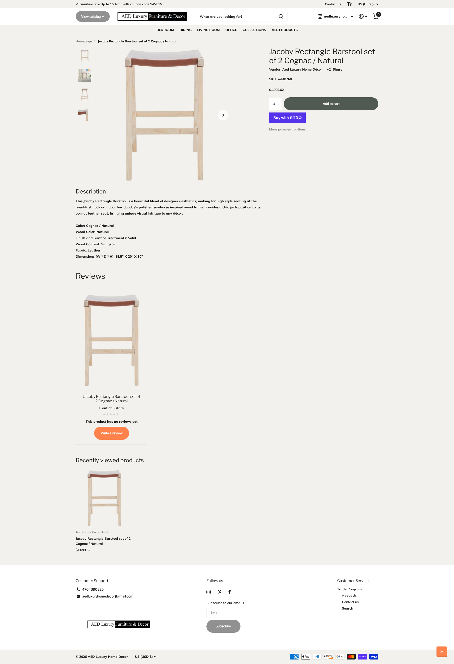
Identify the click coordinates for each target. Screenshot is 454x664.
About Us (349, 595)
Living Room (208, 30)
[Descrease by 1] (280, 108)
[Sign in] (363, 16)
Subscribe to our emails (225, 603)
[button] (223, 115)
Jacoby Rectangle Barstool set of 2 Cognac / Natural (103, 541)
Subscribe (223, 626)
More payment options (287, 129)
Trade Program (349, 589)
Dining (185, 30)
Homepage (84, 41)
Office (231, 30)
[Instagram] (208, 592)
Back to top (442, 651)
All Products (285, 30)
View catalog (91, 16)
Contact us (333, 4)
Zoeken (281, 16)
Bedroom (165, 30)
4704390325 (93, 589)
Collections (254, 30)
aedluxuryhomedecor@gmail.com (107, 596)
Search (347, 608)
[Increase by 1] (280, 99)
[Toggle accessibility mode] (349, 4)
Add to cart (331, 104)
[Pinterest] (219, 592)
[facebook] (229, 592)
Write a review (111, 433)
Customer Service (353, 581)
